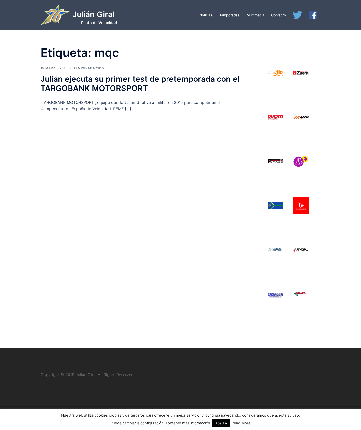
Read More (240, 423)
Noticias (205, 15)
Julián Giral (93, 14)
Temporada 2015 (89, 68)
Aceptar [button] (221, 423)
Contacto (278, 15)
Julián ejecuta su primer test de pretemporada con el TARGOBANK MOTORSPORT (140, 83)
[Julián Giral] (55, 16)
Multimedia (255, 15)
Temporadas (229, 15)
